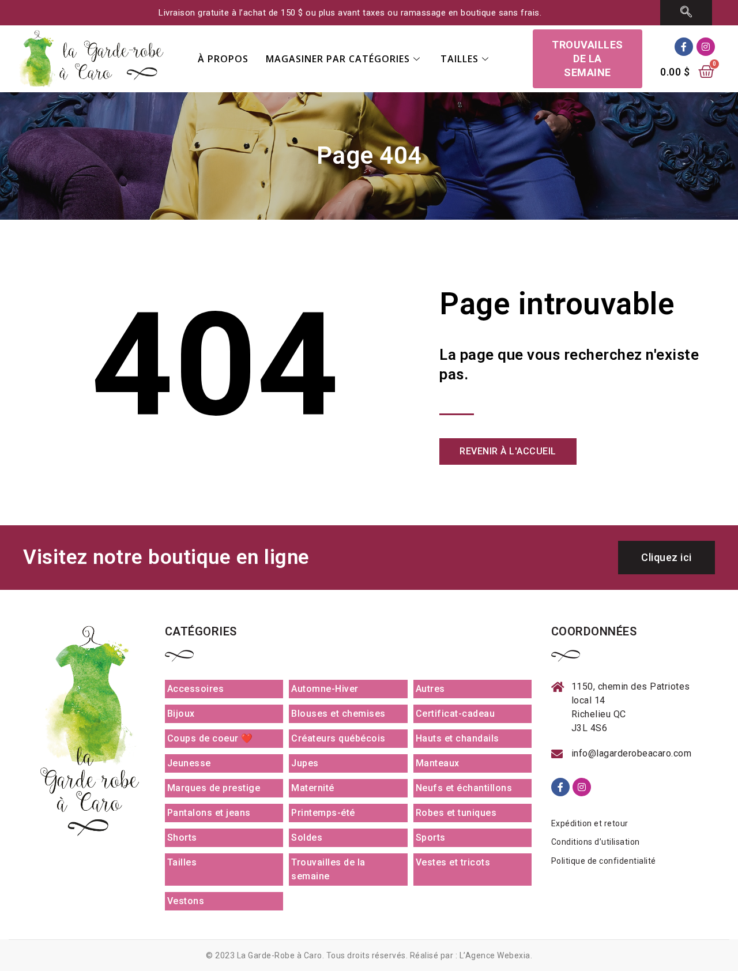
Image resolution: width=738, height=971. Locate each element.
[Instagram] (705, 46)
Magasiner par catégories (338, 58)
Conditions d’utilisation (595, 841)
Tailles (459, 58)
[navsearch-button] (686, 12)
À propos (223, 58)
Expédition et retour (589, 823)
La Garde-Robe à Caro (279, 955)
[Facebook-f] (684, 46)
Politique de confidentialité (603, 860)
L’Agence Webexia (495, 955)
